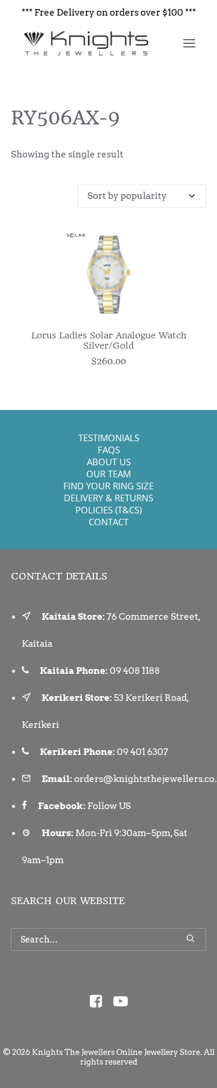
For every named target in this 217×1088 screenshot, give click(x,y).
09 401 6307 (142, 752)
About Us (109, 462)
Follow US (109, 806)
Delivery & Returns (108, 498)
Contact (108, 522)
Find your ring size (108, 486)
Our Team (108, 474)
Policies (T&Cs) (108, 510)
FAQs (109, 450)
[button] (189, 43)
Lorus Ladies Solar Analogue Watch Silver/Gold (108, 340)
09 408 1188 (135, 670)
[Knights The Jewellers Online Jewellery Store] (85, 43)
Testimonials (108, 438)
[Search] (108, 939)
